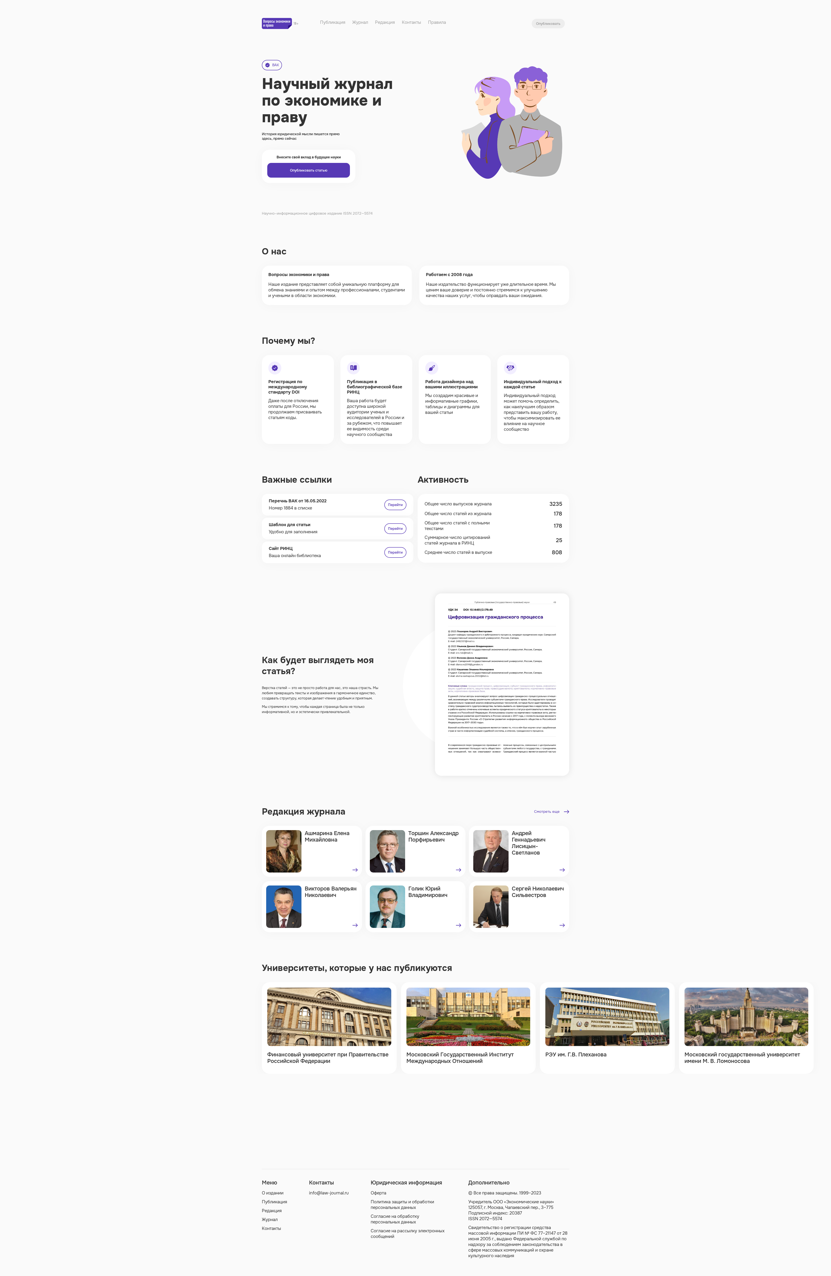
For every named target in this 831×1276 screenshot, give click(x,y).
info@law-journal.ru (329, 1193)
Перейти (395, 505)
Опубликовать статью (308, 170)
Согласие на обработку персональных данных (395, 1219)
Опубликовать (548, 23)
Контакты (411, 22)
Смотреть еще (547, 811)
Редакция (385, 22)
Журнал (360, 22)
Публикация (332, 22)
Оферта (378, 1193)
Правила (437, 22)
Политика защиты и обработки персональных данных (402, 1204)
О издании (272, 1193)
